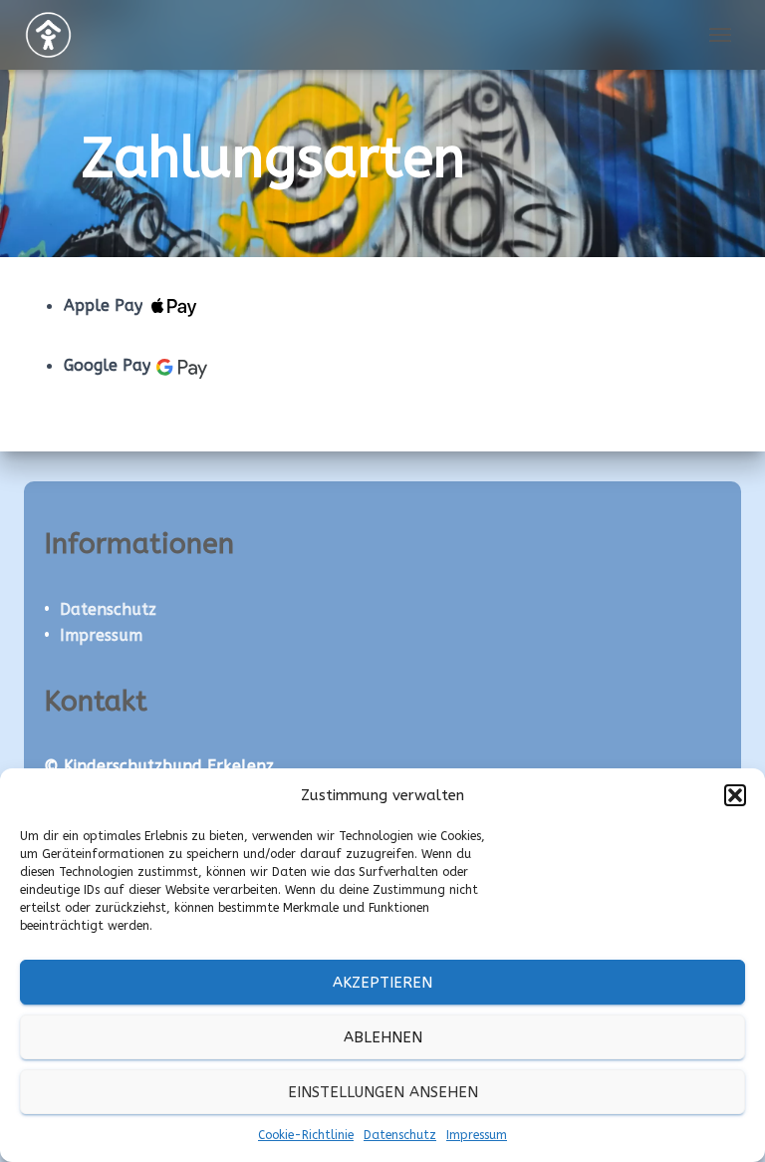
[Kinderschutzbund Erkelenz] (56, 35)
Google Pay (107, 366)
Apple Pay (103, 306)
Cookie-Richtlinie (306, 1135)
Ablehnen (383, 1037)
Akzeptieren (382, 983)
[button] (735, 795)
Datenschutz (400, 1135)
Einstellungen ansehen (383, 1092)
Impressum (476, 1135)
